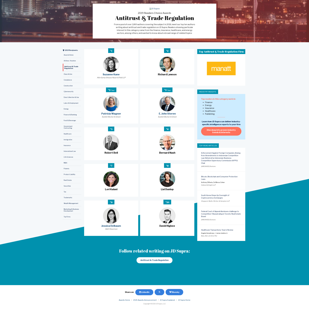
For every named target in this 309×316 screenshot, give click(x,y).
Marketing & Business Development (71, 210)
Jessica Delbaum (111, 225)
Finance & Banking (70, 115)
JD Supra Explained (167, 300)
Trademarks (68, 197)
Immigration (68, 140)
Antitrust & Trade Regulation (71, 67)
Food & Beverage (70, 120)
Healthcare (67, 134)
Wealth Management (71, 203)
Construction (68, 86)
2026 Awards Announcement (145, 300)
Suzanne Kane (111, 74)
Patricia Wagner (111, 113)
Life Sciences (68, 157)
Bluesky (175, 292)
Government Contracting (68, 127)
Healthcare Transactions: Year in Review (217, 230)
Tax (65, 192)
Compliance (68, 80)
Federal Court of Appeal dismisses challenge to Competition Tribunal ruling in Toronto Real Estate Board (221, 213)
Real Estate (68, 180)
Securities (67, 186)
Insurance (67, 145)
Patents (66, 169)
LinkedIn (145, 292)
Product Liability (69, 174)
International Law (70, 151)
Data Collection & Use (71, 97)
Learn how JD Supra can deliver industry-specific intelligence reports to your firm (221, 123)
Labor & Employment (71, 103)
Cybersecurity (68, 91)
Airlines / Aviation (70, 61)
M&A (65, 163)
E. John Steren (167, 113)
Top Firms (67, 217)
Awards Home (68, 55)
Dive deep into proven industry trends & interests (221, 131)
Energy (66, 109)
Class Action (68, 74)
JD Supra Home (184, 300)
